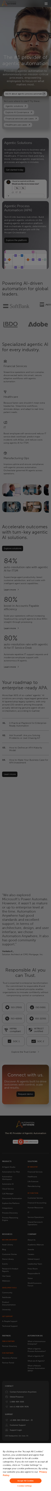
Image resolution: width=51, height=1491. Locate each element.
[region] (25, 1467)
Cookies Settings (24, 1486)
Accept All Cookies (25, 1481)
